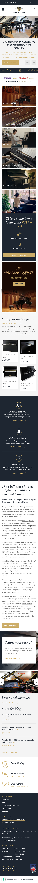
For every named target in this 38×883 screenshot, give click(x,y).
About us (5, 800)
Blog (3, 803)
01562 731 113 (8, 823)
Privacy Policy (7, 808)
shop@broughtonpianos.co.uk (13, 819)
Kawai (31, 521)
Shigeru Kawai (7, 523)
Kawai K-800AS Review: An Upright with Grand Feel (17, 728)
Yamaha (25, 521)
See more (19, 284)
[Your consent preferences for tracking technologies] (3, 879)
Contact (5, 811)
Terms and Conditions (10, 805)
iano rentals (27, 604)
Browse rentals (19, 255)
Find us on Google (9, 840)
